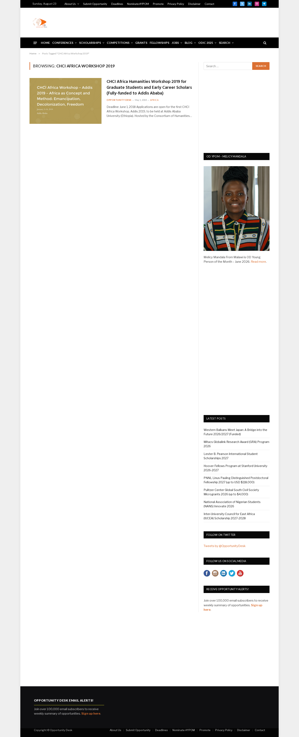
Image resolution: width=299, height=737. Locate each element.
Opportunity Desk (119, 100)
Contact (209, 3)
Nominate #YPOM (138, 3)
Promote (158, 3)
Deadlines (117, 3)
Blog (188, 42)
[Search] (264, 42)
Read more (258, 262)
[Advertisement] (192, 22)
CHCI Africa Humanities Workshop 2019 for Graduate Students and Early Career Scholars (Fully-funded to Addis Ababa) (149, 88)
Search (224, 42)
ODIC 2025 (205, 42)
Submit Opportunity (95, 3)
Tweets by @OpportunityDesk (225, 546)
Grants (141, 42)
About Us (70, 3)
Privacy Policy (176, 3)
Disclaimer (194, 3)
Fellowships (159, 42)
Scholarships (90, 42)
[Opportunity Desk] (40, 22)
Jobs (175, 42)
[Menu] (35, 43)
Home (45, 42)
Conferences (62, 42)
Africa (154, 100)
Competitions (118, 42)
